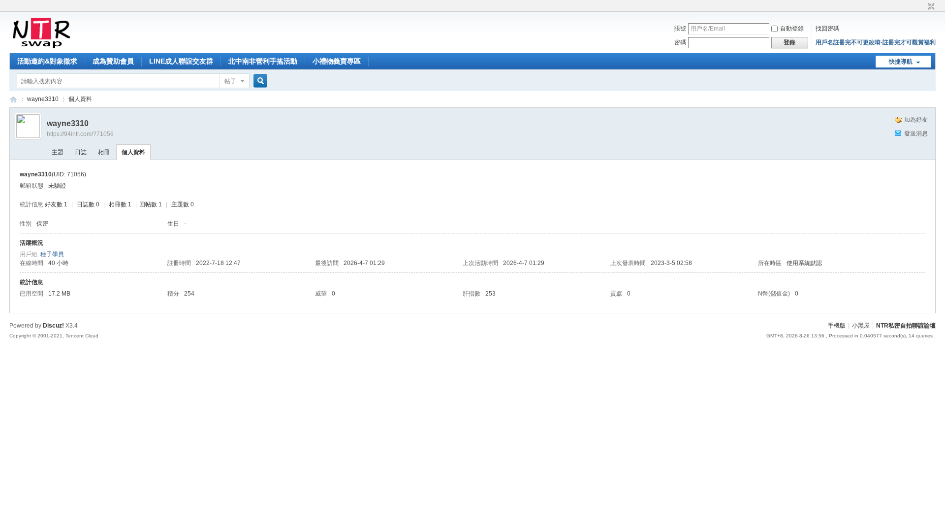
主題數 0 (182, 204)
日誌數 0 (88, 204)
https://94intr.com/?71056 (80, 134)
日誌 (81, 152)
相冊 (104, 152)
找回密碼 (827, 28)
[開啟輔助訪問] (921, 6)
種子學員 (52, 254)
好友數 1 (56, 204)
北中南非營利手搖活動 (262, 61)
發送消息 (916, 133)
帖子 (230, 81)
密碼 (680, 42)
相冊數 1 (120, 204)
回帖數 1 (150, 204)
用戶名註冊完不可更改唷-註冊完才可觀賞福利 (876, 42)
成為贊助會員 (113, 61)
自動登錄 (792, 28)
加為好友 (916, 119)
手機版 (837, 325)
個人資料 (133, 152)
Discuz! (53, 325)
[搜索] (259, 81)
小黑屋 (861, 325)
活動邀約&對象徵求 (47, 61)
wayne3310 (43, 99)
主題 (57, 152)
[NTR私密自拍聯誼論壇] (41, 47)
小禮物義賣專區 (337, 61)
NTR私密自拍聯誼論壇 (13, 99)
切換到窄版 (930, 6)
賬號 (680, 28)
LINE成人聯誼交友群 (181, 61)
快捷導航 (901, 61)
